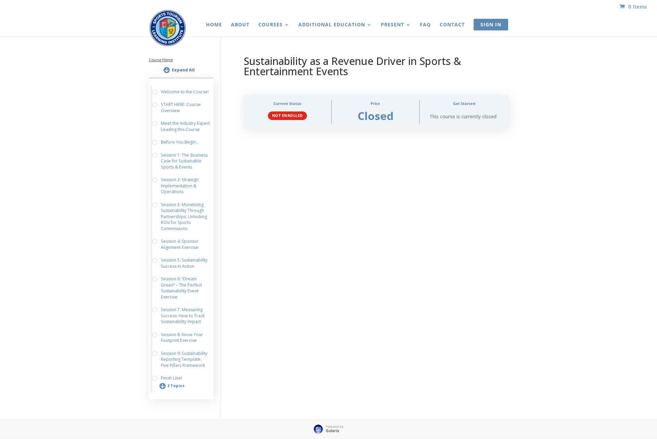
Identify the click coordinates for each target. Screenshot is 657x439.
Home (214, 25)
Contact (452, 25)
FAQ (425, 25)
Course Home (161, 59)
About (240, 25)
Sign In (490, 24)
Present (392, 25)
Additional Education (331, 25)
